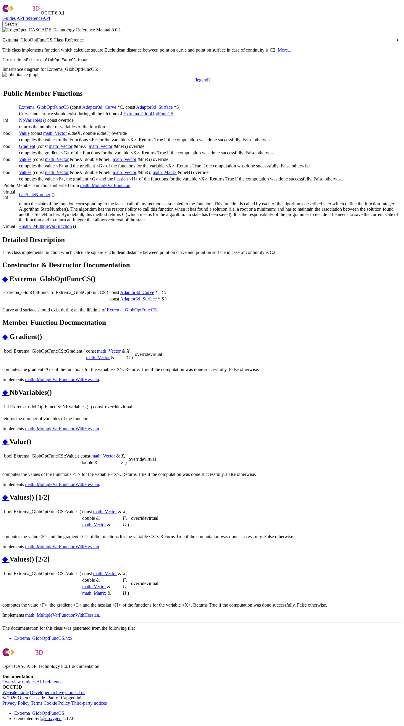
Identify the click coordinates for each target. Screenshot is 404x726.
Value (24, 133)
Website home (15, 692)
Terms (36, 703)
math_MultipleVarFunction (105, 185)
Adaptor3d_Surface (154, 107)
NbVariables (30, 120)
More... (284, 49)
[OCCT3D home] (21, 12)
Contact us (75, 692)
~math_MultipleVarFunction (45, 226)
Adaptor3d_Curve (99, 107)
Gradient (27, 146)
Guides (9, 18)
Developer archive (47, 692)
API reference (49, 681)
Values (25, 159)
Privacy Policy (16, 703)
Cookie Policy (56, 703)
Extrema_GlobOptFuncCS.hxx (43, 638)
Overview (11, 681)
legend (202, 79)
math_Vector (55, 133)
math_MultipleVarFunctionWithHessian (62, 379)
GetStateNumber (34, 194)
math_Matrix (165, 172)
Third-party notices (89, 703)
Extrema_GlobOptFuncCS (44, 107)
